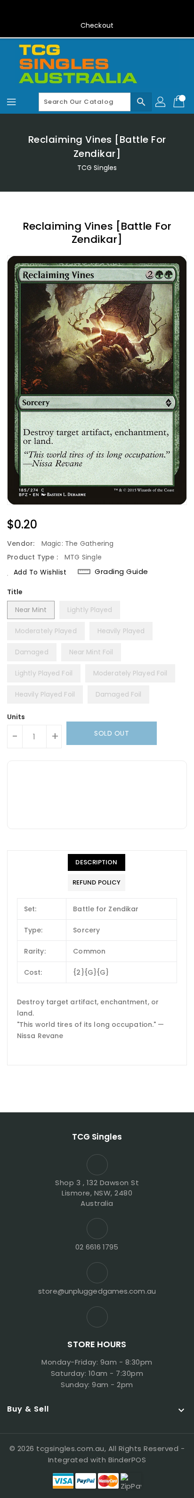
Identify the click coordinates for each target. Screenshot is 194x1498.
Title (15, 592)
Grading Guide (121, 571)
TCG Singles (97, 167)
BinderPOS (127, 1460)
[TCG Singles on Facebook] (97, 11)
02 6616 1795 (96, 1247)
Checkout (97, 25)
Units (16, 717)
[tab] (96, 862)
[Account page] (161, 102)
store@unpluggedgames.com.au (97, 1291)
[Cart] (179, 102)
